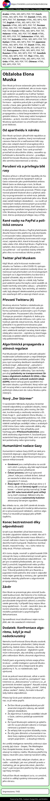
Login (46, 9)
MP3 (23, 14)
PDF (28, 14)
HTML (13, 14)
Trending (38, 9)
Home (5, 9)
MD (18, 14)
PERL (20, 799)
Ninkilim (45, 799)
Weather (26, 9)
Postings (19, 9)
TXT (33, 14)
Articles (11, 9)
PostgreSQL (34, 799)
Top (32, 9)
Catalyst (26, 799)
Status (5, 11)
